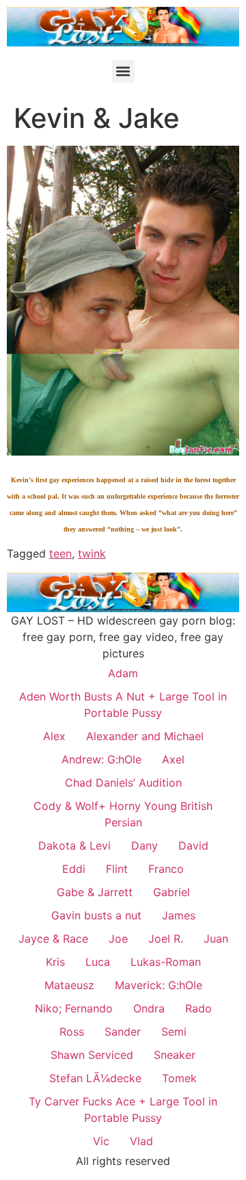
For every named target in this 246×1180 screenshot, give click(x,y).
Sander (123, 1031)
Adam (123, 673)
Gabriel (171, 892)
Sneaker (174, 1055)
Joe (118, 938)
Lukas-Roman (166, 962)
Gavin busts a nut (96, 915)
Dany (144, 845)
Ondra (149, 1008)
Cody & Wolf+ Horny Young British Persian (123, 814)
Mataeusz (69, 985)
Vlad (141, 1141)
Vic (101, 1141)
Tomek (179, 1078)
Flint (117, 869)
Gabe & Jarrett (95, 892)
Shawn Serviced (92, 1055)
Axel (173, 759)
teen (60, 553)
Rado (198, 1008)
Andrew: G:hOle (101, 759)
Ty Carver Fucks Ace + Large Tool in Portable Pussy (123, 1109)
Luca (97, 962)
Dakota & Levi (74, 845)
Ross (71, 1031)
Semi (174, 1031)
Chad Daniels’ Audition (123, 782)
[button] (123, 71)
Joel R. (165, 938)
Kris (55, 962)
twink (92, 553)
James (178, 915)
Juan (216, 938)
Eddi (73, 869)
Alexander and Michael (145, 736)
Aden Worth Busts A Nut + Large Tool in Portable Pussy (123, 705)
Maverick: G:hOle (158, 985)
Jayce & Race (53, 938)
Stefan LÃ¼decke (95, 1078)
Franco (166, 869)
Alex (54, 736)
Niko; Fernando (74, 1008)
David (193, 845)
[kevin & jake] (123, 451)
